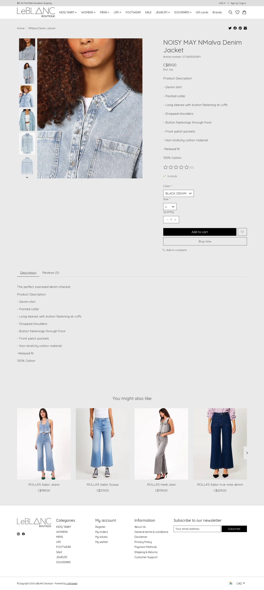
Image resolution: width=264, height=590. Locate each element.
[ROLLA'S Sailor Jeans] (44, 444)
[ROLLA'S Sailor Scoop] (102, 444)
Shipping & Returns (146, 552)
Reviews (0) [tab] (50, 272)
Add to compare (176, 250)
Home (21, 28)
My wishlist (101, 542)
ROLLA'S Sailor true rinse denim (220, 484)
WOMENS (62, 532)
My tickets (101, 537)
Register (100, 527)
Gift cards (202, 12)
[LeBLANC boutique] (36, 12)
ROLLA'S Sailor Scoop (103, 484)
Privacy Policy (143, 542)
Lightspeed (72, 583)
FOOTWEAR (133, 12)
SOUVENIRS (63, 562)
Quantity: (168, 212)
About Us (140, 527)
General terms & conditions (151, 532)
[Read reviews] (176, 167)
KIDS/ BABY (63, 527)
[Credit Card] (230, 583)
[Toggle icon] (230, 12)
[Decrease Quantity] (167, 219)
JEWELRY (62, 557)
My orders (101, 532)
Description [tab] (28, 272)
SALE (148, 12)
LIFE (58, 542)
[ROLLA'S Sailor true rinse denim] (220, 444)
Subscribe (234, 528)
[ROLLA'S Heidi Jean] (161, 444)
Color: (167, 186)
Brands (217, 12)
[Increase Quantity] (175, 219)
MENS (59, 537)
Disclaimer (141, 537)
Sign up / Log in (238, 3)
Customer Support (146, 557)
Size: (166, 199)
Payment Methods (146, 547)
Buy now (205, 241)
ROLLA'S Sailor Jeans (43, 484)
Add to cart (200, 232)
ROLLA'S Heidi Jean (161, 484)
